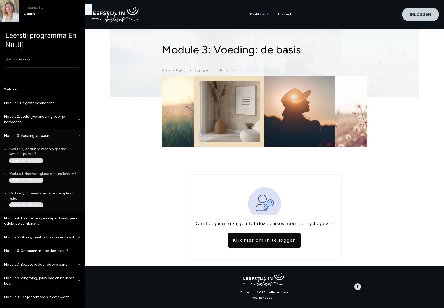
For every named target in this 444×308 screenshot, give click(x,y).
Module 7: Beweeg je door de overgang (36, 264)
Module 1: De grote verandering (29, 103)
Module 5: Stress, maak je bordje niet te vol (39, 237)
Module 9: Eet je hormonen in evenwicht (36, 297)
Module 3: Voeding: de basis (27, 135)
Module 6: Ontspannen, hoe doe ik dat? (36, 251)
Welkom (10, 89)
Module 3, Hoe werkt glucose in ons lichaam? (42, 174)
